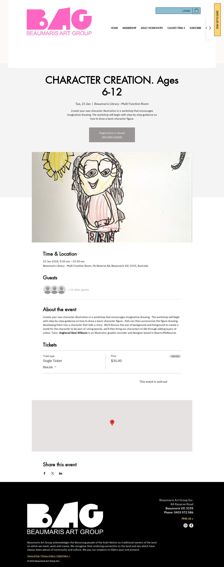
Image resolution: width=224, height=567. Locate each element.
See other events (112, 136)
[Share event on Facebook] (44, 473)
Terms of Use (33, 556)
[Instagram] (185, 525)
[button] (196, 10)
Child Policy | (63, 556)
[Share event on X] (52, 473)
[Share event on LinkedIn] (60, 473)
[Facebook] (191, 525)
